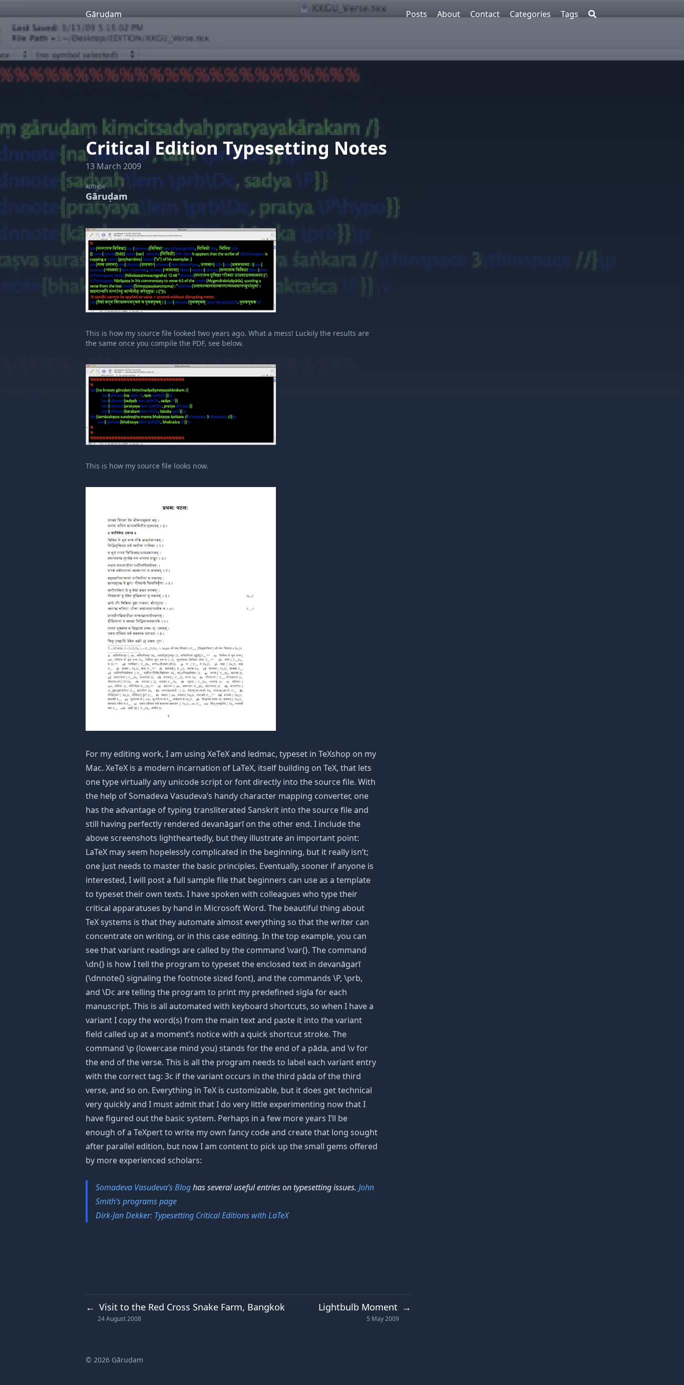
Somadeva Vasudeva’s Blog (143, 1187)
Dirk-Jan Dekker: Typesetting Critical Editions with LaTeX (192, 1215)
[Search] (592, 14)
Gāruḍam (104, 14)
